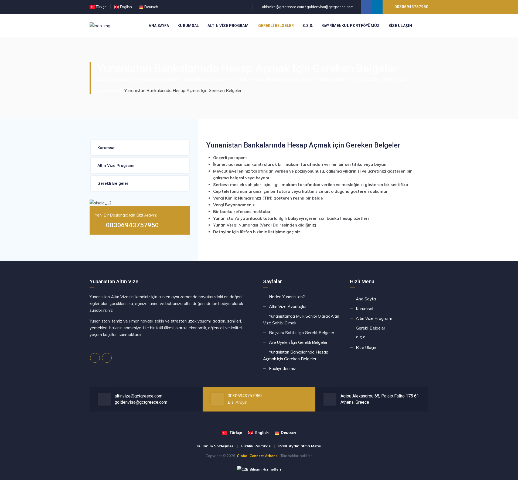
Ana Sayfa (159, 25)
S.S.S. (307, 25)
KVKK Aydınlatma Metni (299, 446)
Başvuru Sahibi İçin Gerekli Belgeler (301, 332)
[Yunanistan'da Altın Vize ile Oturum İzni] (100, 25)
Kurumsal (188, 25)
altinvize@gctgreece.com (283, 7)
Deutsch (151, 7)
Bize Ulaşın (400, 25)
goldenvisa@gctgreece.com (330, 7)
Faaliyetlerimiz (282, 368)
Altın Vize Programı (228, 25)
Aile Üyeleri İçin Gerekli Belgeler (298, 342)
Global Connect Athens (257, 456)
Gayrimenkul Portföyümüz (351, 25)
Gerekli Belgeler (276, 25)
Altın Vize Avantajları (288, 306)
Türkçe (101, 7)
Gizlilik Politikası (256, 446)
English (126, 7)
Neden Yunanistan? (287, 296)
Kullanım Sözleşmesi (215, 446)
